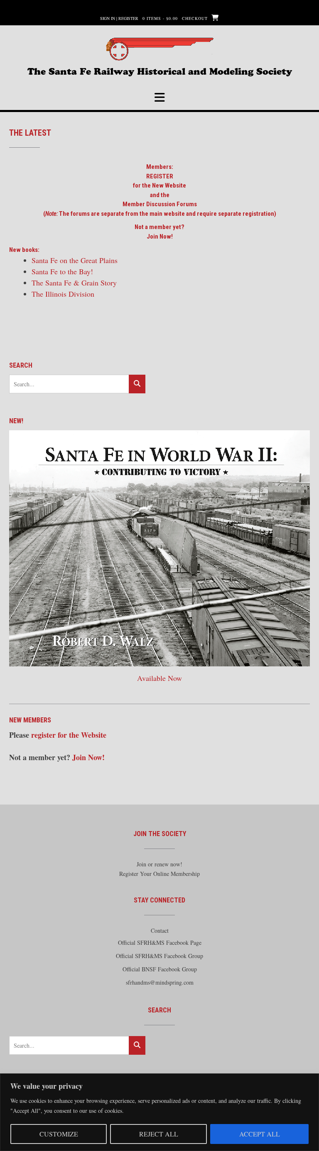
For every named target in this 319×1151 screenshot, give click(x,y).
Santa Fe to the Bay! (62, 271)
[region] (159, 1112)
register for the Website (68, 734)
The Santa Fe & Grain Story (74, 283)
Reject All (158, 1133)
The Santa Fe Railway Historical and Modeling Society (159, 70)
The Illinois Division (63, 294)
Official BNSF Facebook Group (160, 969)
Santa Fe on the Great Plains (75, 260)
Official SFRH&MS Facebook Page (159, 942)
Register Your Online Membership (159, 874)
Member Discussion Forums (160, 204)
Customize (58, 1133)
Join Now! (160, 236)
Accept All (259, 1133)
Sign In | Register (119, 18)
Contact (160, 930)
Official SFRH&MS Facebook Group (159, 956)
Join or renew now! (159, 864)
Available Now (159, 678)
